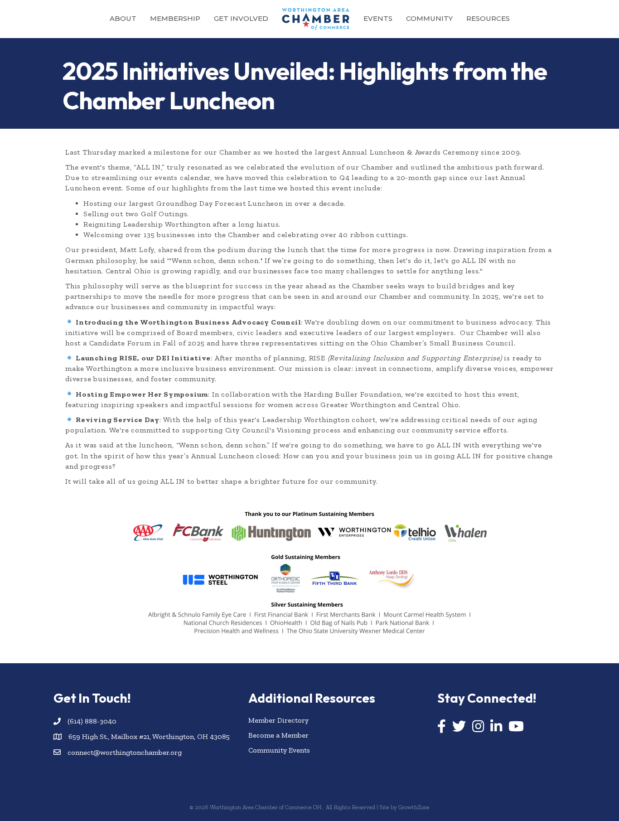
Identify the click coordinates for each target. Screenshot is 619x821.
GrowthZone (414, 807)
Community (429, 18)
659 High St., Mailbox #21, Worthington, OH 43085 (149, 736)
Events (377, 18)
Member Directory (278, 720)
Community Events (279, 750)
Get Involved (241, 18)
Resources (488, 18)
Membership (175, 18)
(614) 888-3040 (92, 721)
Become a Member (278, 735)
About (123, 18)
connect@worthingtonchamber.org (125, 752)
